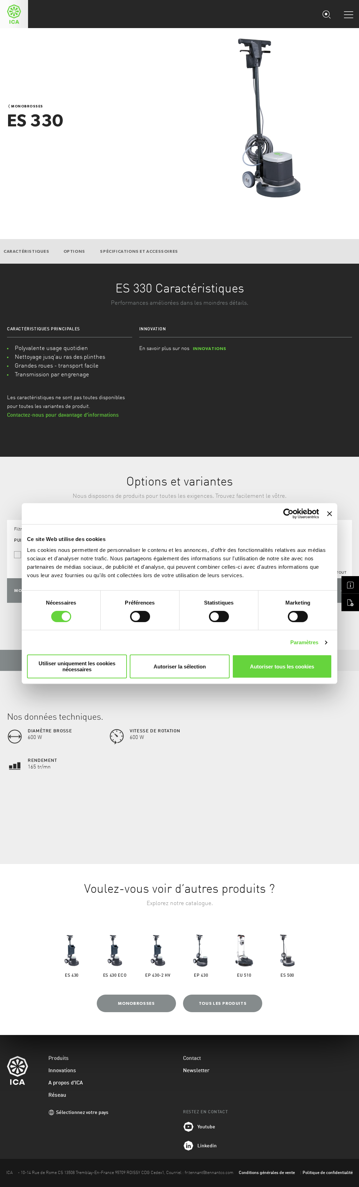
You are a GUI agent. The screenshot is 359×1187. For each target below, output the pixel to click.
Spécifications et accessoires (139, 251)
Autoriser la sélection (180, 667)
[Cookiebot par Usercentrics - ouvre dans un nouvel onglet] (288, 513)
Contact (192, 1058)
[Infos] (350, 585)
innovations (210, 348)
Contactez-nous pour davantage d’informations (63, 415)
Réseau (57, 1095)
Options (74, 251)
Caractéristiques (26, 251)
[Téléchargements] (350, 602)
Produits (58, 1058)
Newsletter (196, 1071)
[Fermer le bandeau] (329, 513)
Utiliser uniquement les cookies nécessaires (77, 666)
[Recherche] (326, 14)
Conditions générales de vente (267, 1173)
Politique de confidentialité (328, 1173)
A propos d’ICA (65, 1083)
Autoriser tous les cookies (282, 667)
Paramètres (304, 642)
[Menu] (348, 14)
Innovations (62, 1071)
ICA (14, 14)
